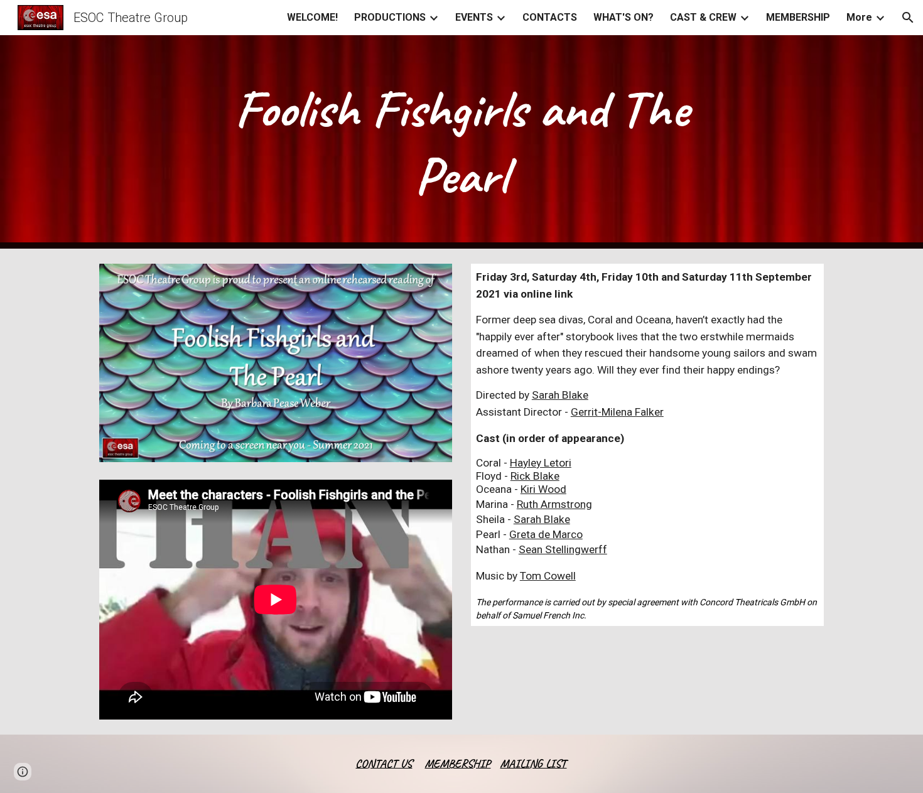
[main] (461, 141)
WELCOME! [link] (312, 17)
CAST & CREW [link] (703, 17)
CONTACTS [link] (549, 17)
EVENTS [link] (474, 17)
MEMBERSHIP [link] (798, 17)
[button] (908, 18)
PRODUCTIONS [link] (390, 17)
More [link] (859, 17)
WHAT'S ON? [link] (623, 17)
